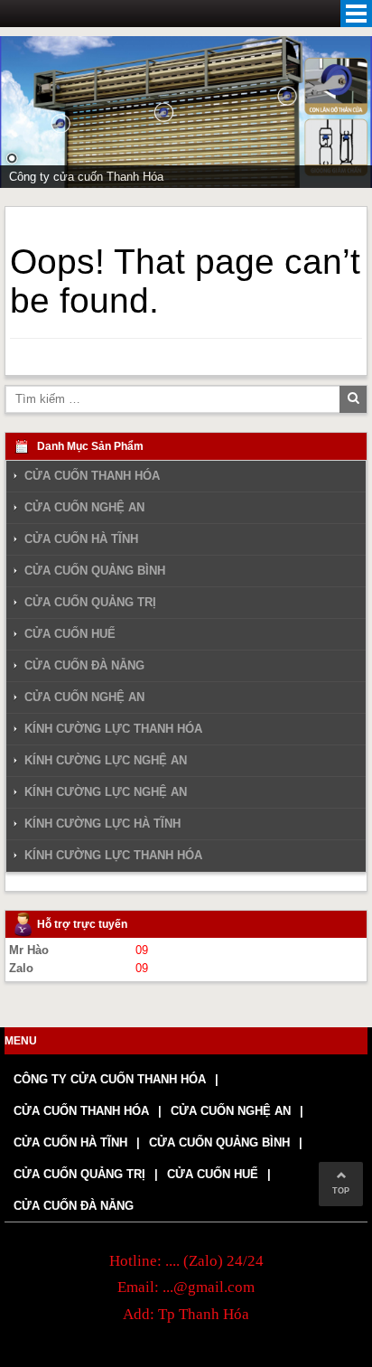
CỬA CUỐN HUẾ (70, 634)
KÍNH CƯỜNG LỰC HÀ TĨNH (102, 823)
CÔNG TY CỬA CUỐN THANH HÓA (110, 1079)
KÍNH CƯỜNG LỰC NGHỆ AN (105, 760)
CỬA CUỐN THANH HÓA (92, 475)
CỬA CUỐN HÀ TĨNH (81, 539)
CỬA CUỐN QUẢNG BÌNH (94, 570)
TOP (340, 1190)
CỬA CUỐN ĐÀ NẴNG (84, 665)
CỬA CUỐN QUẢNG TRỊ (90, 602)
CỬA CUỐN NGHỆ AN (84, 507)
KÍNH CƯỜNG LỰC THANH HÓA (113, 728)
